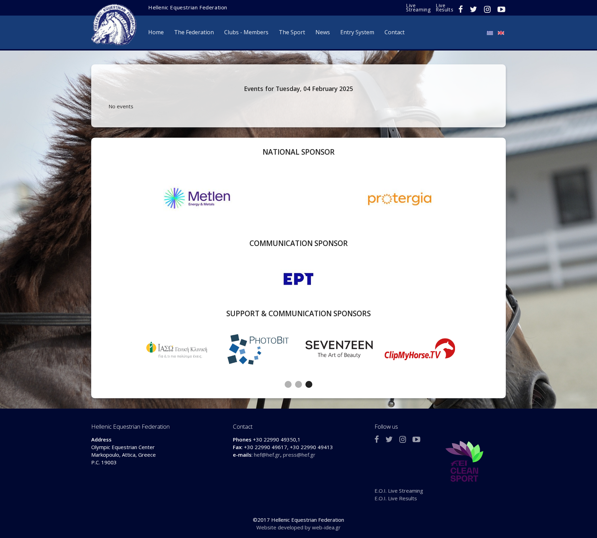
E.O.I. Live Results (396, 498)
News (322, 32)
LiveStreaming (418, 7)
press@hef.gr (299, 454)
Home (156, 32)
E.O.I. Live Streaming (399, 490)
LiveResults (444, 7)
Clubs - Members (246, 32)
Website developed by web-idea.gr (298, 527)
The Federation (194, 32)
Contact (395, 32)
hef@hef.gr (267, 454)
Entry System (357, 32)
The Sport (292, 32)
